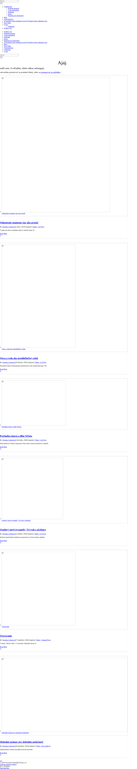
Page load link (4, 768)
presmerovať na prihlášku (50, 72)
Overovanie (5, 626)
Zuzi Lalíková (45, 746)
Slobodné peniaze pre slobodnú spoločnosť (15, 733)
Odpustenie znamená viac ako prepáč (13, 213)
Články (34, 227)
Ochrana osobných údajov (8, 764)
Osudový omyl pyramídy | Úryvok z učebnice (16, 520)
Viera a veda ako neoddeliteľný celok (13, 349)
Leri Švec (41, 227)
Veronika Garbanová (8, 227)
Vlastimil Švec (45, 640)
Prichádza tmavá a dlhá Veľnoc (11, 427)
